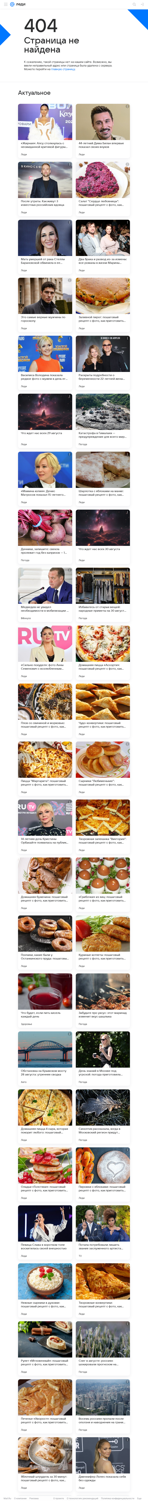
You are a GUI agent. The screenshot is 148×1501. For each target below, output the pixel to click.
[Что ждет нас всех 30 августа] (103, 537)
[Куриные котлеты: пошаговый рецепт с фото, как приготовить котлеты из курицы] (103, 942)
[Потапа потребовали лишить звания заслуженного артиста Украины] (103, 1232)
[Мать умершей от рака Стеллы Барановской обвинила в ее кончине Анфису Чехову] (45, 247)
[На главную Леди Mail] (19, 4)
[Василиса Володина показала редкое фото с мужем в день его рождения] (45, 363)
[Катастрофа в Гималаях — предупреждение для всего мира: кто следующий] (103, 421)
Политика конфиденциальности (117, 1498)
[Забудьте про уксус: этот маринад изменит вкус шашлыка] (103, 1000)
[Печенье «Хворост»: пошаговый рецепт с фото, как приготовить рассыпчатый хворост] (45, 1406)
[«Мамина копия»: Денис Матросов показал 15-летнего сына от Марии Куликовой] (45, 479)
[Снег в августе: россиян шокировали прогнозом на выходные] (103, 1348)
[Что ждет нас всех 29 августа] (45, 421)
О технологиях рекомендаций (82, 1498)
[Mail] (12, 4)
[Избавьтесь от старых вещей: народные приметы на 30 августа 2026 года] (103, 595)
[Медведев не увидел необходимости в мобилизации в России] (45, 595)
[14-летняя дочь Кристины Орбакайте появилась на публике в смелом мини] (45, 827)
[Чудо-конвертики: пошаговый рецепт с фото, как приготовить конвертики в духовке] (103, 711)
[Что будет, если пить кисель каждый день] (45, 1000)
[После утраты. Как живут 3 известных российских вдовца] (45, 189)
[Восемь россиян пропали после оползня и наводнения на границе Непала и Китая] (103, 1406)
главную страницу (63, 69)
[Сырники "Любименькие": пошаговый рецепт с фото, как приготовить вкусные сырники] (103, 769)
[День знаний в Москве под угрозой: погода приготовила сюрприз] (103, 1058)
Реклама (34, 1498)
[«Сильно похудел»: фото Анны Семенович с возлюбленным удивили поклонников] (45, 653)
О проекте (58, 1498)
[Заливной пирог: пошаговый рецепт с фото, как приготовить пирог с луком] (103, 305)
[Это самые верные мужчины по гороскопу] (45, 305)
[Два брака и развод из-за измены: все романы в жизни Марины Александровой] (103, 247)
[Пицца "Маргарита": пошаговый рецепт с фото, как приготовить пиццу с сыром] (45, 769)
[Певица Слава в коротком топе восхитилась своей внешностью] (45, 1232)
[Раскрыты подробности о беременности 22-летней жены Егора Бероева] (103, 363)
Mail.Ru (7, 1498)
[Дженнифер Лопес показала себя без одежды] (103, 1464)
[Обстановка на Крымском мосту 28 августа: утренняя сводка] (45, 1058)
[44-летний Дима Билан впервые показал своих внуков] (103, 131)
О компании (20, 1498)
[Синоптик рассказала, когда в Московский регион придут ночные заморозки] (103, 1116)
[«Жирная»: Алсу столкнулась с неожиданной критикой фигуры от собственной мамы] (45, 131)
